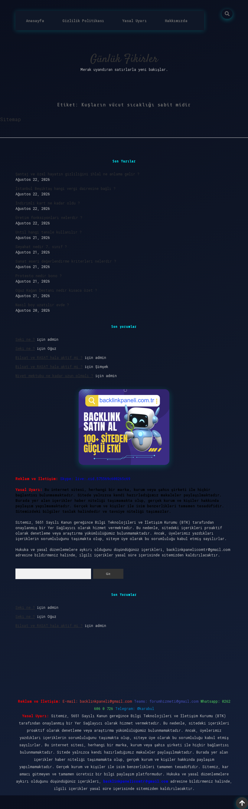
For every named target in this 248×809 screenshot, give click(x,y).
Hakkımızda (176, 20)
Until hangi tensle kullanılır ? (48, 232)
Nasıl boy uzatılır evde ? (42, 304)
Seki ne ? (25, 339)
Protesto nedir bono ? (38, 275)
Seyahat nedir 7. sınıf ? (41, 246)
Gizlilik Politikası (83, 20)
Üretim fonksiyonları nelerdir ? (48, 217)
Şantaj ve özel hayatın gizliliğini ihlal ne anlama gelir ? (77, 173)
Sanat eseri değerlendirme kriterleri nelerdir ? (65, 261)
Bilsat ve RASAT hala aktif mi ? (49, 357)
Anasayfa (35, 20)
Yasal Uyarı (134, 20)
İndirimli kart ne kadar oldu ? (47, 203)
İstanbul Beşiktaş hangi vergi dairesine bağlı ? (65, 188)
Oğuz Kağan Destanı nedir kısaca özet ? (56, 290)
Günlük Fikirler (124, 59)
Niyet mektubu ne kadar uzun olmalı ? (54, 375)
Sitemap (10, 119)
